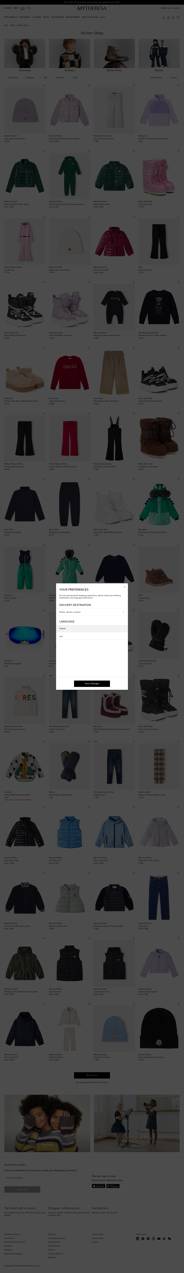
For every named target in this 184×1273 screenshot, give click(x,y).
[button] (124, 587)
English (62, 629)
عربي (61, 635)
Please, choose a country (69, 612)
